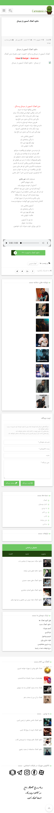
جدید (27, 554)
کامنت (11, 554)
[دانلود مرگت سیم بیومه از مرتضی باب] (47, 563)
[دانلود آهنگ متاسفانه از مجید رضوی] (47, 751)
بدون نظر (17, 40)
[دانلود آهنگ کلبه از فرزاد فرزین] (42, 370)
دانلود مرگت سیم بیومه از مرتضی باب (30, 561)
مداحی (45, 524)
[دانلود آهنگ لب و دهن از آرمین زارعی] (42, 340)
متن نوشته (43, 520)
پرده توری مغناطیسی (44, 644)
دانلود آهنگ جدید (45, 624)
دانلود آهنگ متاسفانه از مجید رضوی (30, 749)
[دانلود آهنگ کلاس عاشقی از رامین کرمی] (47, 722)
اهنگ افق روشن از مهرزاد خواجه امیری (30, 668)
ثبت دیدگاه (27, 483)
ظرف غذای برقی (46, 640)
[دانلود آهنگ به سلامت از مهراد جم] (42, 325)
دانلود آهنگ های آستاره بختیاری (31, 590)
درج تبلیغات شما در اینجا (43, 648)
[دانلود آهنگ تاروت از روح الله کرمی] (47, 732)
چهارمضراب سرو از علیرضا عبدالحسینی (30, 678)
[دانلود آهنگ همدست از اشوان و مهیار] (42, 386)
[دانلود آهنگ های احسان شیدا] (42, 309)
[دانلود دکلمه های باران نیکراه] (47, 573)
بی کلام (44, 512)
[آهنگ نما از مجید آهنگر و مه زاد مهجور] (47, 690)
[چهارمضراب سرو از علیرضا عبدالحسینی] (47, 680)
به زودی (44, 508)
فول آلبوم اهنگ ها (45, 620)
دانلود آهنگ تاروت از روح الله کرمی (31, 730)
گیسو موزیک (47, 628)
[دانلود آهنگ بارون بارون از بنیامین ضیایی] (42, 355)
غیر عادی (22, 179)
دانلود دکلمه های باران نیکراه (33, 571)
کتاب (45, 516)
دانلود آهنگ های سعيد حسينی (32, 580)
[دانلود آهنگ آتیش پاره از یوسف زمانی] (42, 401)
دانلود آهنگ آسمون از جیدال (28, 21)
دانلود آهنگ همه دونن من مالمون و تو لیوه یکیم (26, 600)
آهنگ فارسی (32, 264)
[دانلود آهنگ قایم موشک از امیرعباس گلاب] (47, 742)
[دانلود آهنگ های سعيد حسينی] (47, 582)
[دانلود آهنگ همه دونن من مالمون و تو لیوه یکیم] (47, 602)
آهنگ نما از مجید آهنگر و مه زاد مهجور (29, 687)
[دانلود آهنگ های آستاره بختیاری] (47, 592)
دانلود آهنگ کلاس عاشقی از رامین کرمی (29, 720)
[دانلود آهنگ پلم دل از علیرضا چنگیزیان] (42, 294)
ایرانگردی (48, 632)
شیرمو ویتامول (46, 636)
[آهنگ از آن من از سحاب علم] (47, 699)
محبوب (43, 554)
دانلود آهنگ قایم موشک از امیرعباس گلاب (28, 739)
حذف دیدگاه (10, 483)
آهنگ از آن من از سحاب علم (33, 697)
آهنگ (47, 40)
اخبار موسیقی (43, 504)
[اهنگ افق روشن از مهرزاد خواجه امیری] (47, 670)
